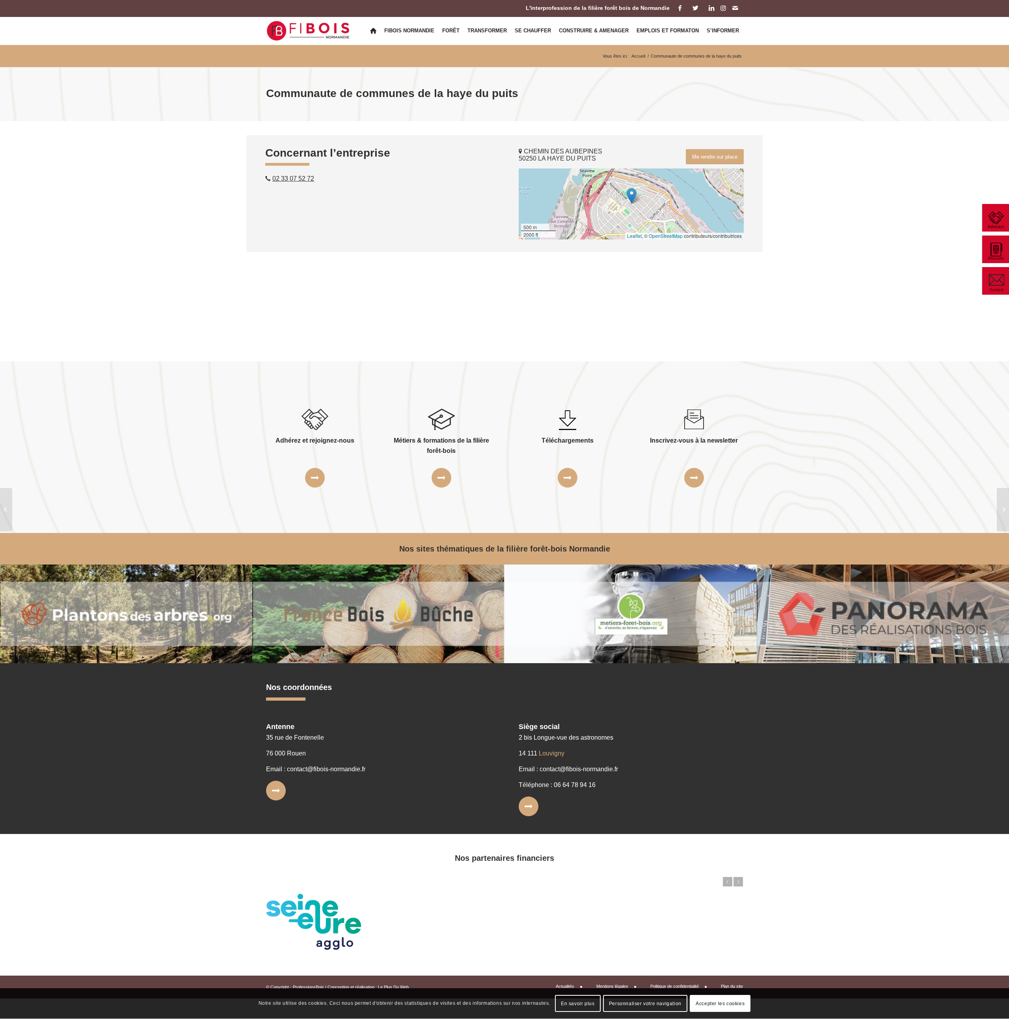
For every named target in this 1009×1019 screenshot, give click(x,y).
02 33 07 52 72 (293, 178)
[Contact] (995, 281)
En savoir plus (577, 1003)
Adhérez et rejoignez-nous (315, 440)
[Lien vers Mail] (735, 8)
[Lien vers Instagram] (723, 8)
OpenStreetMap (666, 235)
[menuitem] (373, 31)
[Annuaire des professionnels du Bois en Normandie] (995, 249)
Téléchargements (568, 440)
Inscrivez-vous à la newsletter (694, 440)
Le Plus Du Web (393, 987)
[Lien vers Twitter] (695, 8)
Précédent (727, 881)
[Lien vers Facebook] (679, 8)
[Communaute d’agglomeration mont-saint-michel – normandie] (6, 509)
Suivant (738, 881)
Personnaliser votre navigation (645, 1003)
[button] (632, 196)
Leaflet (634, 235)
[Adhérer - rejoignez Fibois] (995, 218)
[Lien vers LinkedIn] (711, 8)
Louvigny (551, 753)
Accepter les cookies (720, 1003)
